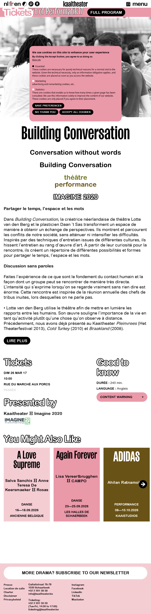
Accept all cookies (76, 112)
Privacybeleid (12, 599)
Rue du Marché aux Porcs (27, 384)
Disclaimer (10, 595)
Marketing (40, 81)
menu (139, 4)
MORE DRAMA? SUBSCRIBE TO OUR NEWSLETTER (75, 573)
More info (36, 59)
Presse (8, 584)
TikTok (76, 595)
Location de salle (14, 588)
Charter (8, 592)
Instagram (78, 584)
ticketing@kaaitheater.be (43, 609)
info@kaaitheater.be (40, 593)
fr (11, 4)
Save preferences (48, 105)
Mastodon (78, 599)
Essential (40, 66)
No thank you (45, 112)
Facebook (78, 588)
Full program (106, 12)
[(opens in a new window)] (17, 421)
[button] (143, 484)
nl (6, 4)
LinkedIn (77, 592)
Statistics (40, 89)
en (17, 4)
